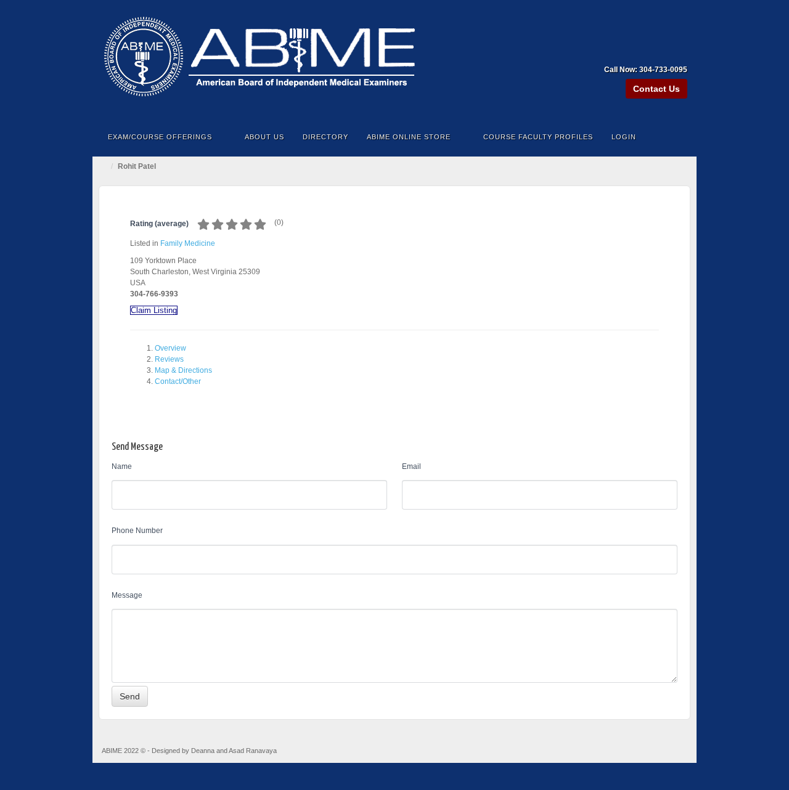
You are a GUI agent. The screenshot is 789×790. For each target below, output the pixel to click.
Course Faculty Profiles (538, 136)
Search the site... (679, 137)
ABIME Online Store (409, 136)
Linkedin (662, 52)
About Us (264, 136)
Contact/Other (178, 381)
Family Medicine (187, 243)
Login (623, 136)
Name (122, 466)
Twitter (679, 52)
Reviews (169, 359)
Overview (170, 348)
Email (411, 466)
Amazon (629, 52)
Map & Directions (183, 370)
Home (105, 166)
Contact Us (656, 89)
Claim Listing (154, 310)
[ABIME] (394, 59)
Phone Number (137, 530)
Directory (325, 136)
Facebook (645, 52)
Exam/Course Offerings (160, 136)
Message (127, 595)
